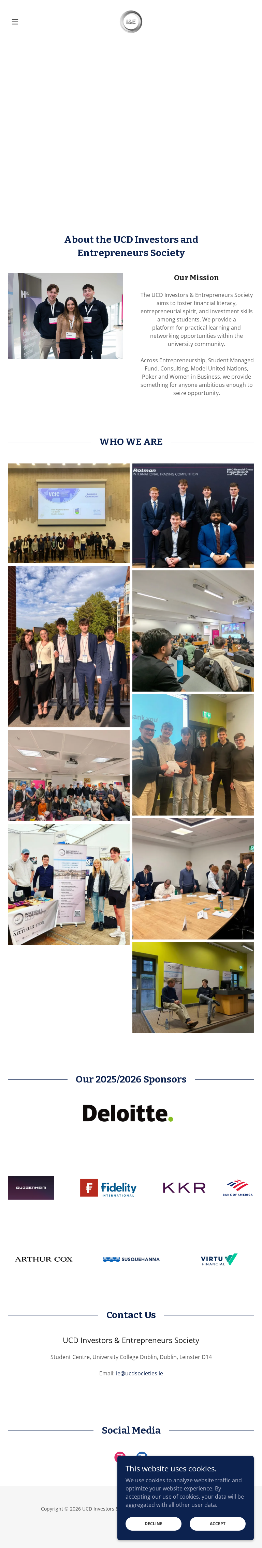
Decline (153, 1524)
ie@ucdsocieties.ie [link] (139, 1373)
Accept (217, 1524)
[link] (131, 21)
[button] (26, 22)
